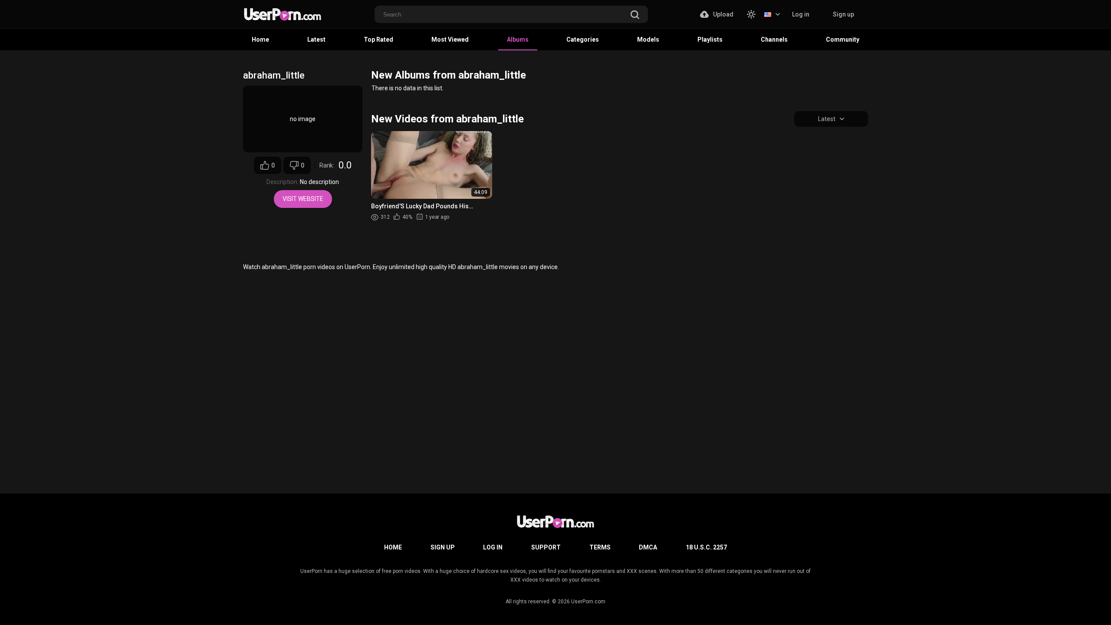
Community (842, 39)
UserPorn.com (588, 602)
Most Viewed (450, 39)
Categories (582, 39)
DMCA (648, 547)
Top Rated (378, 39)
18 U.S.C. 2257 (706, 547)
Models (648, 39)
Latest (316, 39)
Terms (600, 547)
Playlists (710, 39)
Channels (774, 39)
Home (260, 39)
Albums (518, 39)
